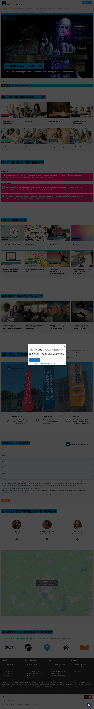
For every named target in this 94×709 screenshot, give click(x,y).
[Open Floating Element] (89, 705)
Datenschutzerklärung (48, 363)
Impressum (56, 363)
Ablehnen (46, 360)
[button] (64, 346)
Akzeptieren (34, 360)
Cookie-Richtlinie (39, 363)
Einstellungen (58, 360)
